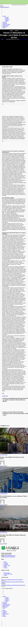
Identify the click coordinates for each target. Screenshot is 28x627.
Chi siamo (6, 563)
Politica (6, 601)
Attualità (16, 30)
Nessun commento (23, 39)
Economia (5, 454)
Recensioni (5, 606)
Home (5, 561)
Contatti (5, 567)
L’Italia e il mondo (6, 604)
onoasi (3, 395)
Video (5, 566)
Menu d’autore (6, 605)
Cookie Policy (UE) (8, 574)
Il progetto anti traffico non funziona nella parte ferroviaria (13, 585)
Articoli (11, 30)
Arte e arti (5, 602)
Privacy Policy (7, 572)
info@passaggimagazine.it (9, 555)
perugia (6, 395)
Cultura (6, 598)
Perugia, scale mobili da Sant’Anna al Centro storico (12, 579)
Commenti (5, 603)
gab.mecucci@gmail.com (9, 556)
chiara (4, 39)
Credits (5, 575)
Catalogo (6, 564)
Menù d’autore (7, 565)
